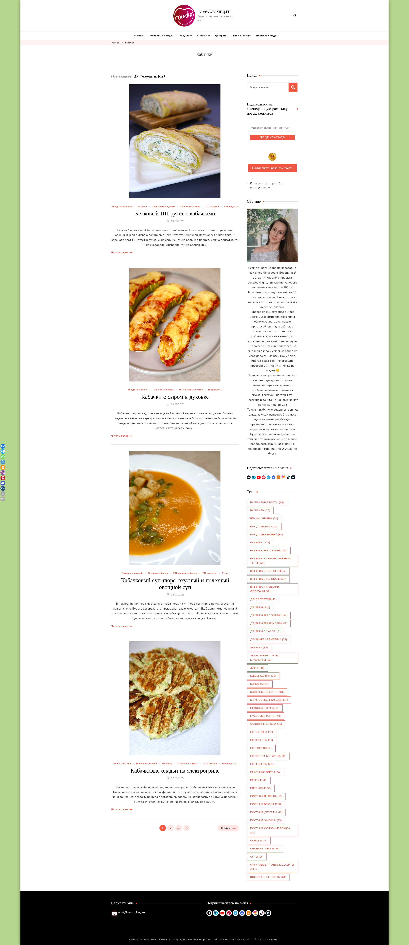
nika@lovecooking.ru (131, 912)
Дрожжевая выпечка (268, 639)
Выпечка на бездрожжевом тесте (270, 561)
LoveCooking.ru (214, 11)
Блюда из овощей (122, 207)
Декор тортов (263, 599)
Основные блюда (161, 35)
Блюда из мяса (264, 526)
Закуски (184, 35)
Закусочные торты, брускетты (264, 658)
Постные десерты (266, 812)
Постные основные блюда (270, 830)
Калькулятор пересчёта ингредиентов (266, 185)
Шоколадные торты (268, 877)
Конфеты (259, 684)
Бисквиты (260, 510)
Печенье (258, 780)
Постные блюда (266, 35)
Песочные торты (265, 772)
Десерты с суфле (265, 631)
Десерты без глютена (268, 615)
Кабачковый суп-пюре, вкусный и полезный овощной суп (175, 584)
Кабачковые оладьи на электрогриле (175, 770)
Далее (226, 828)
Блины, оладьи (122, 763)
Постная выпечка (266, 796)
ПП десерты (261, 740)
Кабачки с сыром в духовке (175, 396)
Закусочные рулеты (163, 207)
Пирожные (260, 788)
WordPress (273, 939)
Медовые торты (264, 708)
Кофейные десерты (267, 692)
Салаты (258, 840)
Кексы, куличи (263, 676)
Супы (225, 573)
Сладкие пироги (264, 848)
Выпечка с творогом (268, 571)
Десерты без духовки (268, 623)
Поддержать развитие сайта (272, 168)
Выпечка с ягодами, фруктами (265, 589)
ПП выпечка (210, 763)
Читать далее (119, 252)
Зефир (257, 668)
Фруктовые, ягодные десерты (272, 867)
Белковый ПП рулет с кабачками (175, 213)
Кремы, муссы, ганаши (269, 700)
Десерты (220, 35)
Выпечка (202, 35)
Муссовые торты (265, 716)
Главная (138, 35)
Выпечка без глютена (268, 550)
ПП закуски (212, 207)
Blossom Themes (234, 939)
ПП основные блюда (191, 390)
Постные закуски (266, 820)
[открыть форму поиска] (295, 15)
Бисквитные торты (267, 502)
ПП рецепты (241, 35)
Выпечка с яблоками (268, 579)
